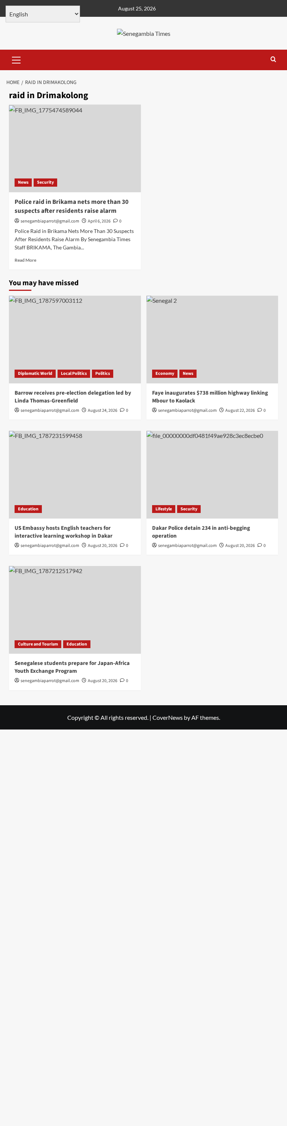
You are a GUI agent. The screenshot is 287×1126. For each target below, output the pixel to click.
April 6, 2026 (99, 221)
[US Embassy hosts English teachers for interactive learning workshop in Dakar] (75, 475)
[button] (16, 59)
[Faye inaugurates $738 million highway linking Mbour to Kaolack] (212, 339)
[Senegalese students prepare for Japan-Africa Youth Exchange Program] (75, 610)
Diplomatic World (35, 373)
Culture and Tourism (38, 644)
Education (28, 509)
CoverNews (167, 717)
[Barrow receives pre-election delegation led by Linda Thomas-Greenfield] (75, 339)
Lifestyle (163, 509)
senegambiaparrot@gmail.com (50, 221)
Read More (25, 260)
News (23, 182)
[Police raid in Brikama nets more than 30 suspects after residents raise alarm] (75, 148)
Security (45, 182)
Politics (102, 373)
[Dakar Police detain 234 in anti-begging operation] (212, 475)
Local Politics (74, 373)
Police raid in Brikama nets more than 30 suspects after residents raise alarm (72, 206)
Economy (164, 373)
